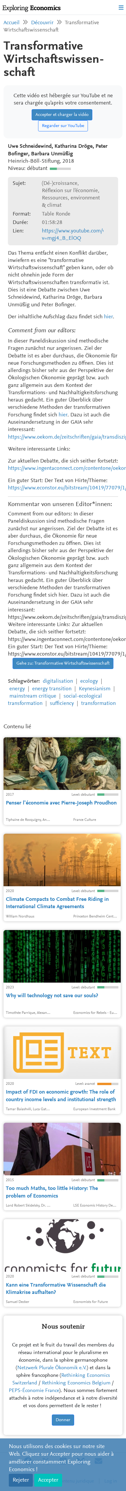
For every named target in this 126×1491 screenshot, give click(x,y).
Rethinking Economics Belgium (76, 1383)
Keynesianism (94, 689)
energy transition (51, 689)
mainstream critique (32, 696)
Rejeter (21, 1480)
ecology (89, 681)
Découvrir (42, 23)
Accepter (48, 1480)
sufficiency (62, 703)
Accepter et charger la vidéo (61, 114)
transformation (98, 703)
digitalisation (58, 681)
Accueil (12, 23)
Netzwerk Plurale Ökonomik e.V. (52, 1368)
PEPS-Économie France (34, 1390)
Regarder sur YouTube (63, 126)
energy (17, 689)
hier (108, 317)
